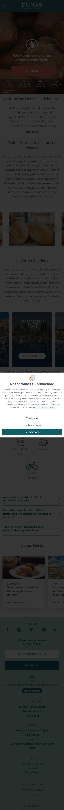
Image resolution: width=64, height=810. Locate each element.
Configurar (32, 418)
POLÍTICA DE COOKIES (44, 407)
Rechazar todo (32, 425)
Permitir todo (32, 432)
